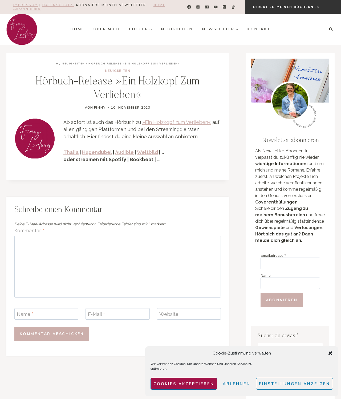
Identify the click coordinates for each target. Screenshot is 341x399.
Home (77, 29)
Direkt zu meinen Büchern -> (286, 7)
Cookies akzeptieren (183, 383)
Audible (124, 152)
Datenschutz (58, 5)
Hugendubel (97, 152)
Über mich (107, 29)
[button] (330, 353)
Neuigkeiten (177, 29)
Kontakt (258, 29)
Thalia (71, 152)
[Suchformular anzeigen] (331, 29)
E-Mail (96, 314)
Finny (99, 107)
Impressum (25, 5)
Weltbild (147, 152)
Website (168, 314)
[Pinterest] (224, 7)
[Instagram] (198, 7)
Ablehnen (236, 383)
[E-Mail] (207, 7)
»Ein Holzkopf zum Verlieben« (176, 122)
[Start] (57, 64)
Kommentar (29, 230)
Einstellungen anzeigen (294, 383)
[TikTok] (233, 7)
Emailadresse (273, 255)
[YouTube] (216, 7)
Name (25, 314)
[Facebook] (189, 7)
